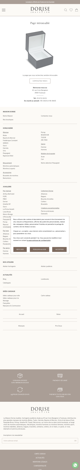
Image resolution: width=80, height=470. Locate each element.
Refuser (20, 249)
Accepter (59, 249)
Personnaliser (39, 249)
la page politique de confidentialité (38, 240)
